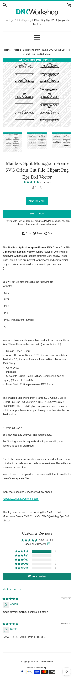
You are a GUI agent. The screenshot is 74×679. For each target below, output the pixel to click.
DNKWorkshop (46, 661)
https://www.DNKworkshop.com (21, 498)
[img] (10, 598)
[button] (31, 182)
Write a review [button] (37, 576)
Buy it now (37, 213)
